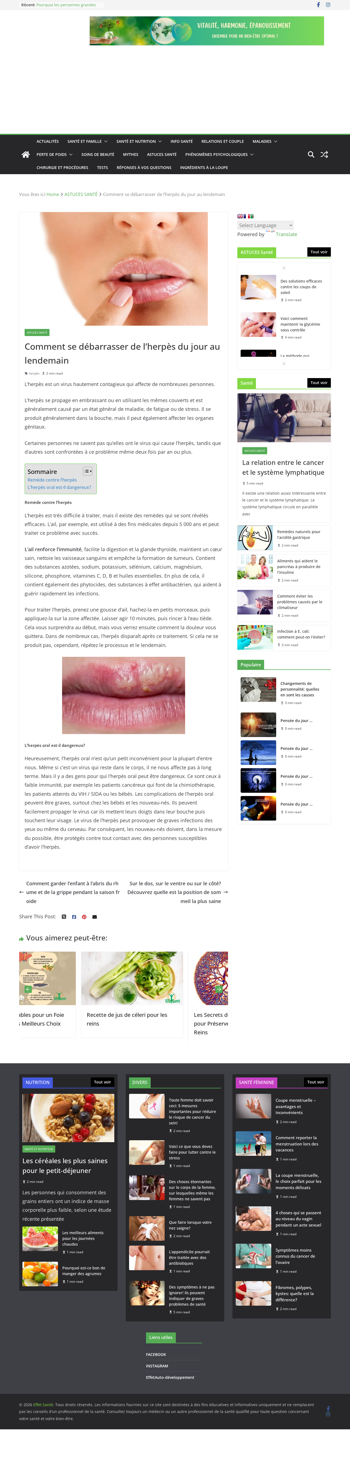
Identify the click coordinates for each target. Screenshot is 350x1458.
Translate (286, 234)
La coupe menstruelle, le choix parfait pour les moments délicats (298, 1181)
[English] (240, 216)
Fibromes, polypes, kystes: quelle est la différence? (295, 1293)
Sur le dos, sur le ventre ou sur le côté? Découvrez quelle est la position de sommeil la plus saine (174, 892)
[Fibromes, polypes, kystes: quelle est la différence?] (253, 1298)
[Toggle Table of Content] (85, 471)
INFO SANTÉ (182, 141)
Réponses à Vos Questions (144, 167)
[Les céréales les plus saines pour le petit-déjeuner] (68, 1118)
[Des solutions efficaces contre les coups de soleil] (258, 287)
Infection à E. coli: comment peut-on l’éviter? (301, 634)
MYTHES (130, 154)
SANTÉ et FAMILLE (85, 141)
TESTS (102, 167)
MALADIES (262, 141)
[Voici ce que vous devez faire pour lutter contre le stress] (147, 1156)
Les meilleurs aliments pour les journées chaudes (83, 1238)
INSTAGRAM (157, 1365)
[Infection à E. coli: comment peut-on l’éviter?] (255, 638)
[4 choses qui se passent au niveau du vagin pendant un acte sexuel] (253, 1223)
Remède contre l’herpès (52, 480)
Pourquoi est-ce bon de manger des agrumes (83, 1270)
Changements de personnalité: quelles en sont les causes (300, 689)
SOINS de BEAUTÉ (97, 154)
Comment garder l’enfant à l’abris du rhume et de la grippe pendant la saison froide (73, 892)
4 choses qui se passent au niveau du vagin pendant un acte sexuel (298, 1219)
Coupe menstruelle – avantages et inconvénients (296, 1106)
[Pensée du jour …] (258, 724)
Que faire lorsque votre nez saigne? (190, 1225)
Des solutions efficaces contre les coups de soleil (301, 286)
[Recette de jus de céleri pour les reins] (70, 956)
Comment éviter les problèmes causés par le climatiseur (299, 601)
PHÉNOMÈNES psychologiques (216, 154)
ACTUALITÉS (48, 141)
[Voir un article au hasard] (324, 154)
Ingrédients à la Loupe (204, 167)
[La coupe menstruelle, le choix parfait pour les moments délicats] (253, 1186)
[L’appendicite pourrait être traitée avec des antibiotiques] (147, 1262)
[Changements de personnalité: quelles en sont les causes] (258, 693)
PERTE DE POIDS (52, 154)
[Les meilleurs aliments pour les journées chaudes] (40, 1242)
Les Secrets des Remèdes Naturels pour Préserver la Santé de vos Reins (176, 1023)
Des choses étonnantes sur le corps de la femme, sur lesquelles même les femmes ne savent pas (192, 1190)
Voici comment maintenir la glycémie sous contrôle (300, 324)
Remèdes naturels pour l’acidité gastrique (298, 534)
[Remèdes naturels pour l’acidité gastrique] (255, 538)
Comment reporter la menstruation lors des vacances (297, 1144)
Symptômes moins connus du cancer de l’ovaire (295, 1256)
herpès (34, 373)
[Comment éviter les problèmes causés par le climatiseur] (255, 606)
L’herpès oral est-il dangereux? (59, 487)
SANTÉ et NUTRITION (136, 141)
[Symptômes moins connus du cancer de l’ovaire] (253, 1261)
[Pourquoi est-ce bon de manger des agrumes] (40, 1275)
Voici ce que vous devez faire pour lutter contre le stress (192, 1152)
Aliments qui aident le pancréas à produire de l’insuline (298, 566)
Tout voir (319, 251)
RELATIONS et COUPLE (223, 141)
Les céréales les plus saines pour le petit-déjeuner (65, 1165)
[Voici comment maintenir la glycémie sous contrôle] (258, 324)
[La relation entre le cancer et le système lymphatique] (284, 418)
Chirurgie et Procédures (62, 167)
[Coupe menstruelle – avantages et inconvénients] (253, 1111)
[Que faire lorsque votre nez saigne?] (147, 1229)
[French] (247, 216)
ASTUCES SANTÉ (162, 154)
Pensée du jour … (297, 720)
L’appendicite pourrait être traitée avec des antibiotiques (189, 1257)
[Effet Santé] (25, 154)
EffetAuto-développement (170, 1377)
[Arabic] (253, 216)
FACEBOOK (156, 1354)
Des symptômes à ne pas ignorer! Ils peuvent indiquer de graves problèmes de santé (192, 1295)
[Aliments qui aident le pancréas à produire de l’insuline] (255, 571)
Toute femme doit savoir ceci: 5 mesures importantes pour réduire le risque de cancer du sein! (192, 1111)
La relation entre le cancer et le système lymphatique (283, 467)
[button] (105, 141)
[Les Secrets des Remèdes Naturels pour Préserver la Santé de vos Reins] (177, 956)
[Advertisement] (175, 93)
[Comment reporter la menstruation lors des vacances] (253, 1148)
